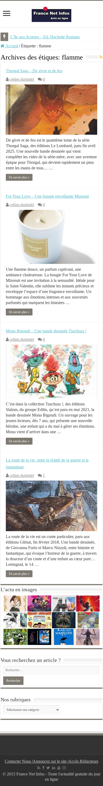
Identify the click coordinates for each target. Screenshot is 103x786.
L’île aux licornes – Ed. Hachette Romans (45, 37)
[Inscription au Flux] (101, 57)
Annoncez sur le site (50, 761)
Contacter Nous (18, 761)
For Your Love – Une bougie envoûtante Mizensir (47, 196)
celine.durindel (22, 79)
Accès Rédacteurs (83, 761)
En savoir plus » (19, 177)
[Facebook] (43, 768)
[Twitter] (48, 768)
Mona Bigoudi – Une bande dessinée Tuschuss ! (46, 331)
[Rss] (39, 768)
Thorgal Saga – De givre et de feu (34, 71)
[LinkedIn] (54, 768)
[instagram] (64, 768)
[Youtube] (59, 768)
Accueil (11, 46)
